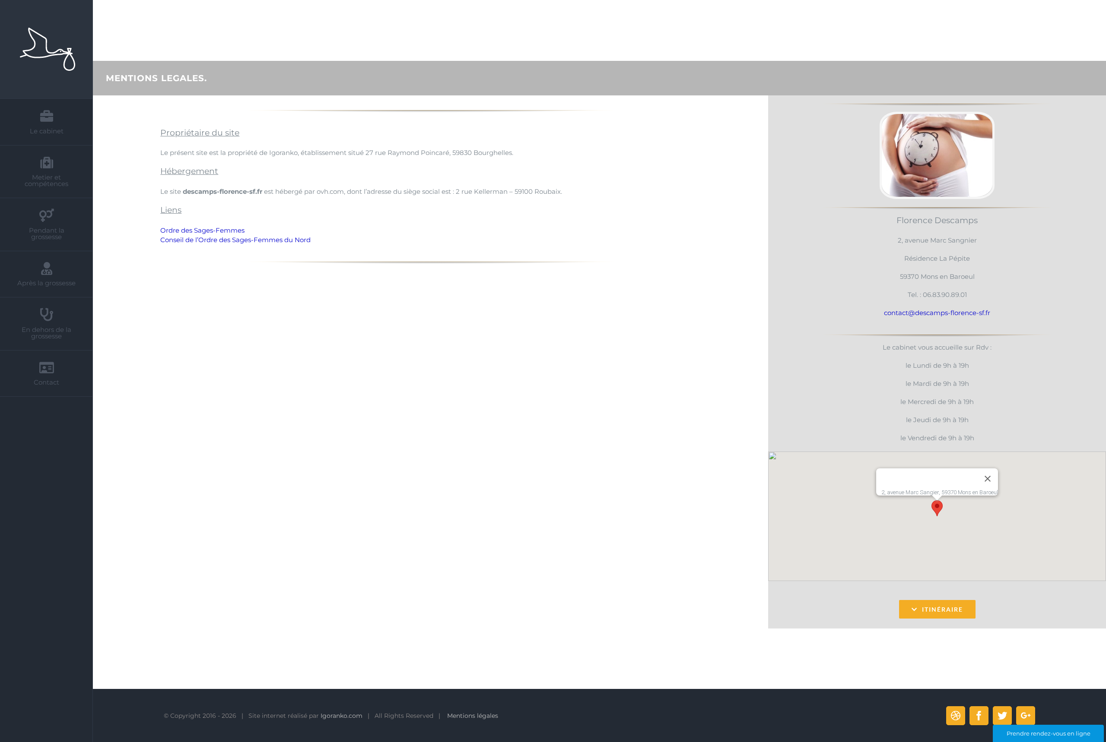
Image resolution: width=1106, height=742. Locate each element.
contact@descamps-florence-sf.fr (937, 313)
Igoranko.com (341, 716)
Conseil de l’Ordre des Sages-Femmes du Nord (235, 240)
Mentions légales (472, 716)
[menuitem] (46, 121)
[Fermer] (987, 478)
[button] (937, 508)
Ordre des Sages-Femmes (202, 230)
